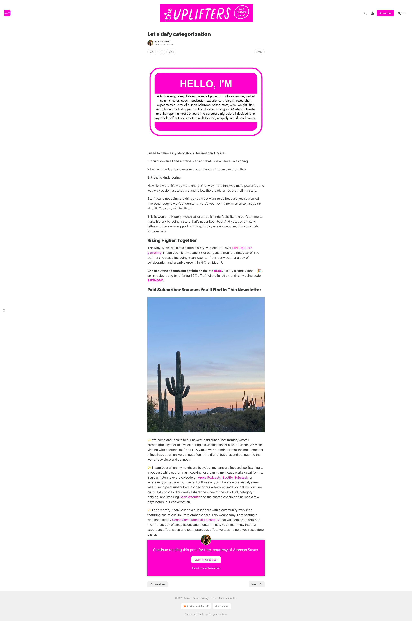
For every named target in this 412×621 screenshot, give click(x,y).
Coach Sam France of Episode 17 (196, 520)
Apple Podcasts (209, 477)
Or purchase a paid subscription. (206, 568)
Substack (241, 477)
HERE (218, 271)
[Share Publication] (372, 13)
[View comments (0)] (162, 52)
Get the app (221, 606)
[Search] (365, 13)
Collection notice (228, 598)
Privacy (205, 598)
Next (255, 584)
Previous (159, 584)
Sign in (402, 13)
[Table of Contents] (3, 310)
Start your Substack (198, 606)
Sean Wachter (190, 497)
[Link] (142, 240)
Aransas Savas (162, 41)
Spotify (227, 477)
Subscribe (385, 13)
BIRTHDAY (155, 280)
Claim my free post (206, 559)
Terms (214, 598)
